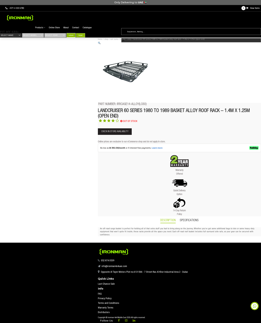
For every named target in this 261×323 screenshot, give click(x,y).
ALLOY (129, 39)
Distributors (104, 312)
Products (39, 27)
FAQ (100, 293)
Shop (106, 39)
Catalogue (87, 27)
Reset (81, 35)
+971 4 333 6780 (16, 8)
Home (100, 39)
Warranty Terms (105, 307)
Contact (75, 27)
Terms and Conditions (108, 303)
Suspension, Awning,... (130, 26)
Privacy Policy (105, 298)
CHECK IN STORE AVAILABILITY (114, 131)
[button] (99, 43)
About (66, 27)
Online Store (54, 27)
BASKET (123, 39)
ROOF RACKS (114, 39)
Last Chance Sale (106, 283)
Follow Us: (107, 320)
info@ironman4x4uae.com (114, 266)
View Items (251, 8)
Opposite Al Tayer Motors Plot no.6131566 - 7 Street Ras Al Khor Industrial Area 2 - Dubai (144, 271)
